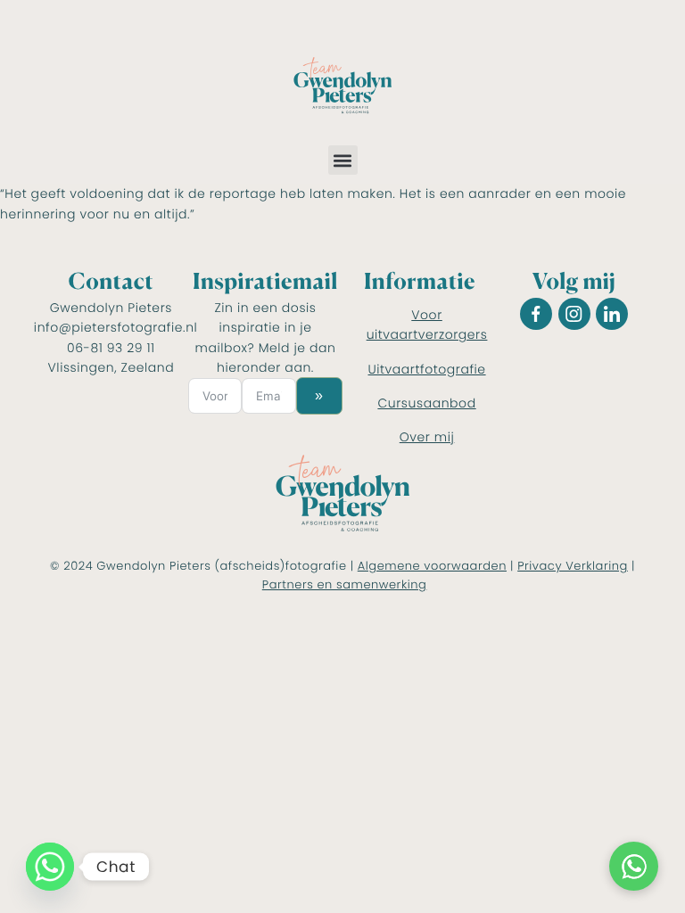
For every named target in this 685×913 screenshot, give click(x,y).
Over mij (427, 437)
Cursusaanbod (426, 403)
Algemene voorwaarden (432, 565)
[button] (343, 160)
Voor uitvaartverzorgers (427, 324)
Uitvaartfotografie (427, 369)
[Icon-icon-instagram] (574, 314)
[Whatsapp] (50, 867)
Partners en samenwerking (344, 584)
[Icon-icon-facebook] (536, 314)
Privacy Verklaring (572, 565)
